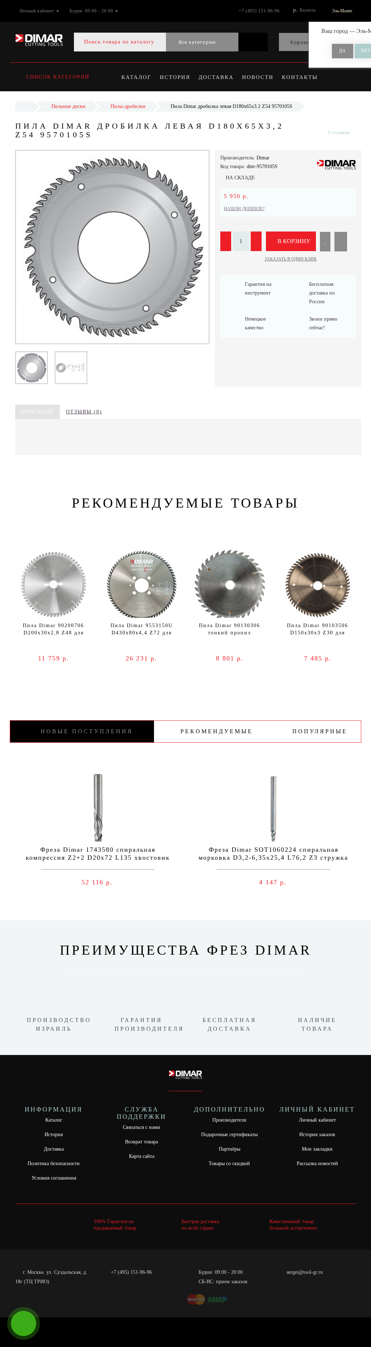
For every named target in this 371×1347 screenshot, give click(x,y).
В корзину (293, 241)
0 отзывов (338, 132)
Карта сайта (141, 1156)
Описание (37, 411)
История (175, 77)
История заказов (317, 1134)
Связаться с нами (141, 1127)
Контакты (300, 77)
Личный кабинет (317, 1120)
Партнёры (229, 1149)
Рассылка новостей (317, 1163)
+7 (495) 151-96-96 (131, 1272)
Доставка (216, 77)
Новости (258, 77)
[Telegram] (294, 1281)
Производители (229, 1120)
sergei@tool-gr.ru (305, 1272)
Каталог (136, 77)
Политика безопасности (54, 1163)
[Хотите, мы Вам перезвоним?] (23, 1323)
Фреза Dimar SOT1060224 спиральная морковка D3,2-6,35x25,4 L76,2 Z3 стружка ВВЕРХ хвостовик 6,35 (273, 857)
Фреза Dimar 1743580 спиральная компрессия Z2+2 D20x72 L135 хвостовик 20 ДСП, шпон (98, 857)
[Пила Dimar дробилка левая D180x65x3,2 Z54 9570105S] (31, 367)
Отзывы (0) (84, 411)
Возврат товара (141, 1141)
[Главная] (24, 106)
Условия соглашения (54, 1178)
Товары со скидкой (229, 1163)
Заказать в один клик (290, 259)
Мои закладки (317, 1149)
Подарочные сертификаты (229, 1134)
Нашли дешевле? (244, 208)
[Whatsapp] (282, 1280)
